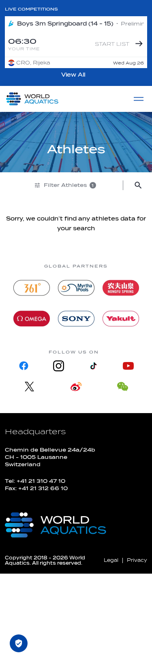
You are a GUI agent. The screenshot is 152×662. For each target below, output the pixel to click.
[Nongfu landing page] (121, 287)
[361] (31, 287)
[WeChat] (122, 386)
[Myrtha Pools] (76, 287)
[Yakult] (121, 318)
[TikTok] (93, 366)
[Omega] (31, 318)
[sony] (76, 318)
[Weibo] (76, 386)
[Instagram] (58, 366)
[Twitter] (29, 386)
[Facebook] (23, 366)
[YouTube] (128, 366)
